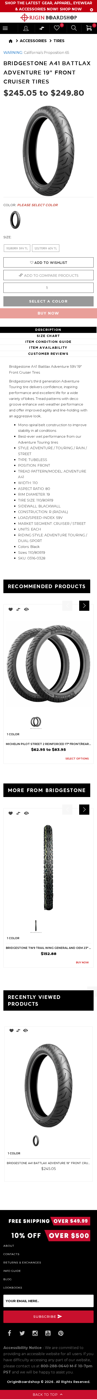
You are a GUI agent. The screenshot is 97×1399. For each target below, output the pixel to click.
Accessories (33, 41)
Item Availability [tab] (48, 347)
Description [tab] (48, 330)
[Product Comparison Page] (42, 29)
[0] (56, 29)
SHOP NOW (71, 9)
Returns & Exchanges (22, 1262)
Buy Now (48, 313)
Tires (59, 41)
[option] (48, 684)
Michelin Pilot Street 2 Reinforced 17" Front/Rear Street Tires (48, 744)
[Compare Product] (18, 1031)
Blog (7, 1279)
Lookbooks (12, 1287)
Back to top (46, 1394)
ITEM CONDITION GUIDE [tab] (48, 342)
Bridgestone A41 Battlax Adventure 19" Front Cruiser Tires (48, 1163)
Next (67, 722)
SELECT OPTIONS (77, 758)
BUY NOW (82, 962)
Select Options (73, 1175)
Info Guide (12, 1270)
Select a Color (48, 301)
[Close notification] (91, 10)
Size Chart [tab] (48, 336)
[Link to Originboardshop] (48, 17)
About (8, 1245)
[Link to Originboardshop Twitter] (22, 1333)
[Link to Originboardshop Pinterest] (61, 1333)
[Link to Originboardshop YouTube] (48, 1333)
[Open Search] (74, 28)
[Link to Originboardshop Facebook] (9, 1333)
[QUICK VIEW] (26, 610)
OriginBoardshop (23, 1382)
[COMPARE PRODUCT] (18, 610)
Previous (26, 722)
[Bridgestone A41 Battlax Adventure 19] (48, 1085)
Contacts (11, 1254)
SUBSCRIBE (45, 1316)
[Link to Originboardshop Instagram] (35, 1333)
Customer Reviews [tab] (48, 354)
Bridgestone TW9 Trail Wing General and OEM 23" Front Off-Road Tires (48, 948)
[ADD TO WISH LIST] (9, 610)
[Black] (15, 219)
